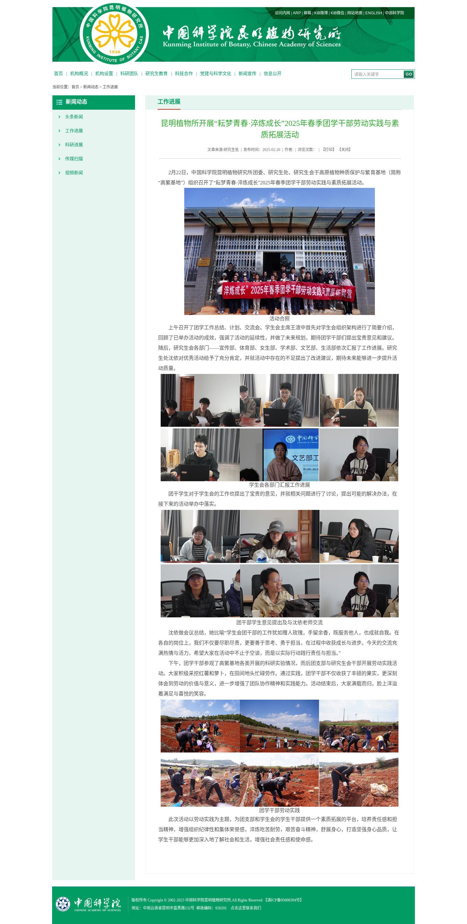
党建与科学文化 (215, 73)
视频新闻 (74, 172)
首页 (58, 73)
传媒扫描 (74, 158)
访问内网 (282, 13)
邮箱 (307, 13)
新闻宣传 (247, 73)
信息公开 (272, 73)
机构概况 (79, 73)
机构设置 (104, 73)
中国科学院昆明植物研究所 (208, 900)
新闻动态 (90, 87)
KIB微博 (321, 13)
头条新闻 (74, 116)
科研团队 (129, 73)
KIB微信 (337, 13)
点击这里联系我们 (246, 908)
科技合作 (184, 73)
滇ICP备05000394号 (283, 900)
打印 (329, 149)
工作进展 (110, 87)
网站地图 (354, 13)
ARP (297, 13)
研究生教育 (157, 73)
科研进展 (74, 144)
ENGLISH (373, 13)
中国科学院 (394, 13)
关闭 (345, 149)
